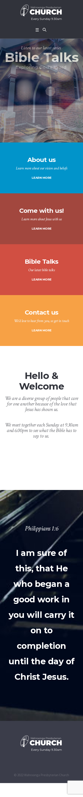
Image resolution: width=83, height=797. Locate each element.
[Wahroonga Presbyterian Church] (42, 12)
